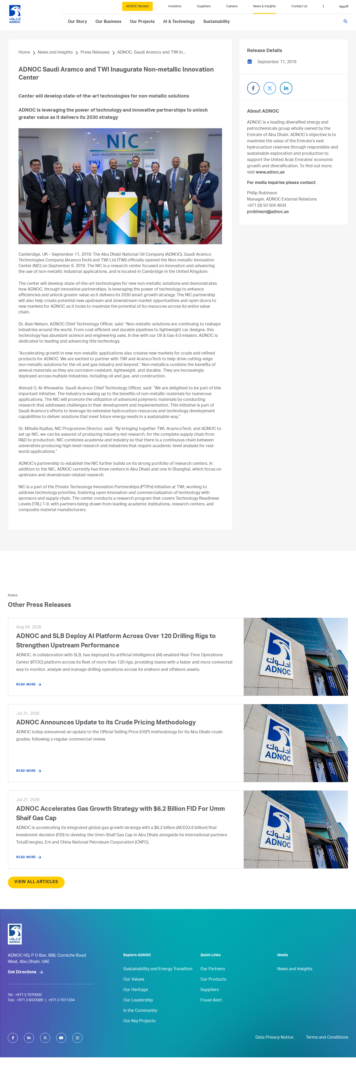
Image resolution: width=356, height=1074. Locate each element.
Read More (26, 684)
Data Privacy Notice (274, 1038)
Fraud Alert (211, 1001)
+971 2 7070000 (28, 995)
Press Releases (95, 53)
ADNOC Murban (137, 6)
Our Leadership (138, 1001)
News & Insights (264, 6)
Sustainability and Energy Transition (157, 969)
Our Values (133, 980)
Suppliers (204, 6)
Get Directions (22, 972)
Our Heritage (135, 990)
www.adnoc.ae (270, 173)
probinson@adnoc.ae (268, 212)
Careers (231, 6)
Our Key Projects (139, 1021)
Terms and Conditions (327, 1038)
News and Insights (55, 53)
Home (24, 53)
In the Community (140, 1011)
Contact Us (299, 6)
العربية (343, 6)
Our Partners (212, 969)
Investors (174, 6)
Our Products (213, 980)
